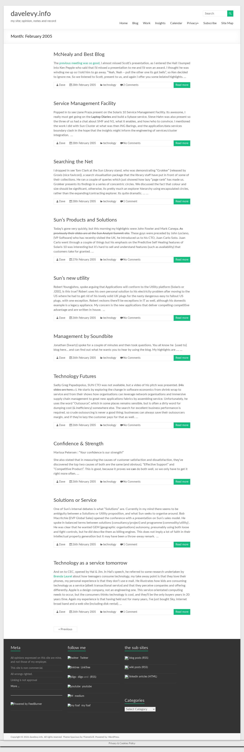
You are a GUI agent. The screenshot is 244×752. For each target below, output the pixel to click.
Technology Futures (75, 376)
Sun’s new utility (71, 278)
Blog (135, 23)
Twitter (83, 658)
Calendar (176, 23)
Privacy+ (193, 23)
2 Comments (130, 85)
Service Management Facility (85, 103)
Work (146, 23)
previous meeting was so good (79, 63)
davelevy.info (31, 13)
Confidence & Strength (79, 443)
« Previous (65, 629)
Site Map (227, 23)
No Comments (131, 143)
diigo (79, 677)
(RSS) (92, 677)
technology (109, 85)
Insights (160, 23)
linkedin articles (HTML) (142, 676)
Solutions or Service (75, 500)
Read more (182, 85)
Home (124, 23)
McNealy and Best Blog (79, 54)
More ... (15, 686)
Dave (62, 85)
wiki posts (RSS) (138, 667)
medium (78, 696)
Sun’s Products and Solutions (85, 219)
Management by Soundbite (83, 336)
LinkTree (84, 667)
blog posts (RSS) (138, 658)
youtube (86, 686)
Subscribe (210, 23)
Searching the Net (73, 161)
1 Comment (130, 201)
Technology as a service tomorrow (90, 563)
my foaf (85, 705)
